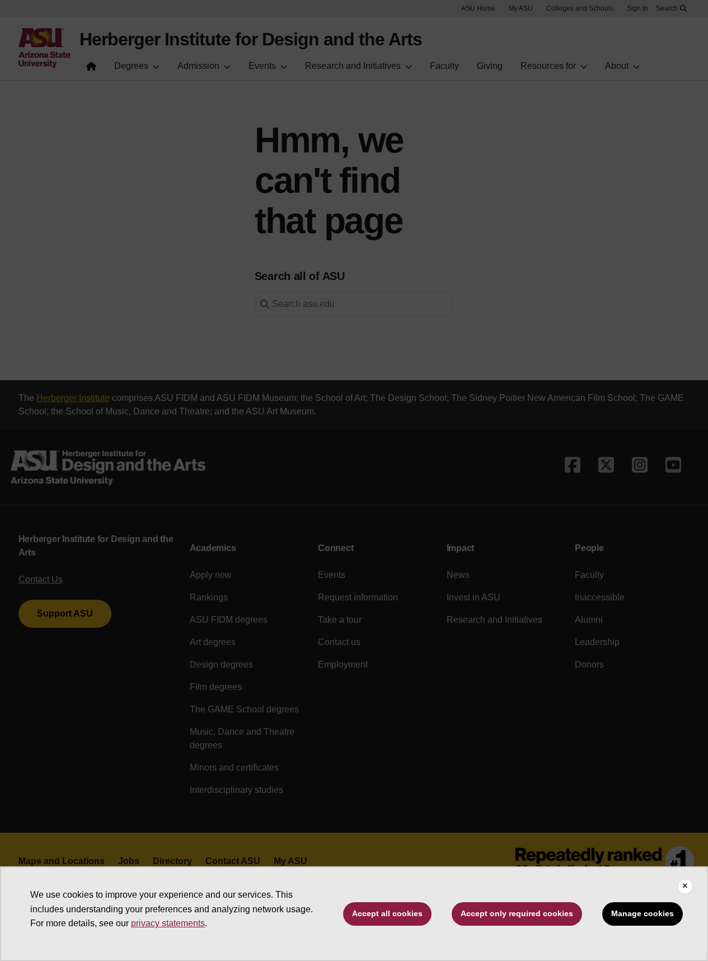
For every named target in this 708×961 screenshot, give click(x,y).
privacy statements (168, 923)
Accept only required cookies (517, 913)
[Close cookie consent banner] (685, 886)
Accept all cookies (387, 913)
